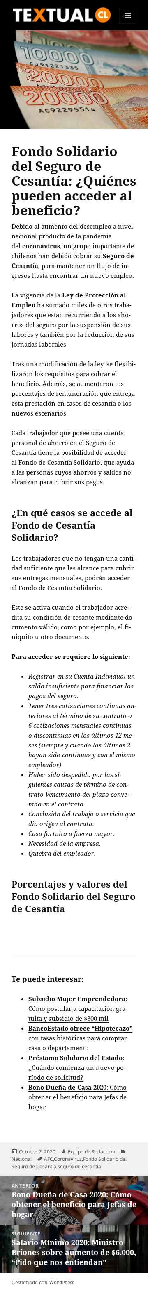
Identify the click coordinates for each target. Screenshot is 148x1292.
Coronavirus (68, 1159)
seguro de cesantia (79, 1166)
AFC (48, 1159)
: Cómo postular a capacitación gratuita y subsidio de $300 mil (77, 1008)
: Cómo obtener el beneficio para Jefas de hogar (77, 1097)
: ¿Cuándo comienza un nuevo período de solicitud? (76, 1067)
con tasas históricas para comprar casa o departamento (80, 1038)
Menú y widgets (128, 23)
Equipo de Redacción (91, 1151)
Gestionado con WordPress (43, 1282)
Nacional (22, 1159)
